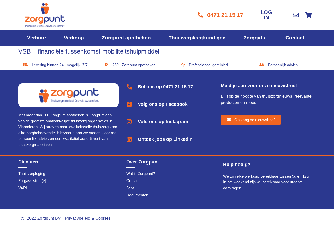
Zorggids (254, 37)
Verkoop (74, 37)
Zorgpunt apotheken (126, 37)
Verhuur (36, 37)
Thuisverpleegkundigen (197, 37)
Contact (294, 37)
